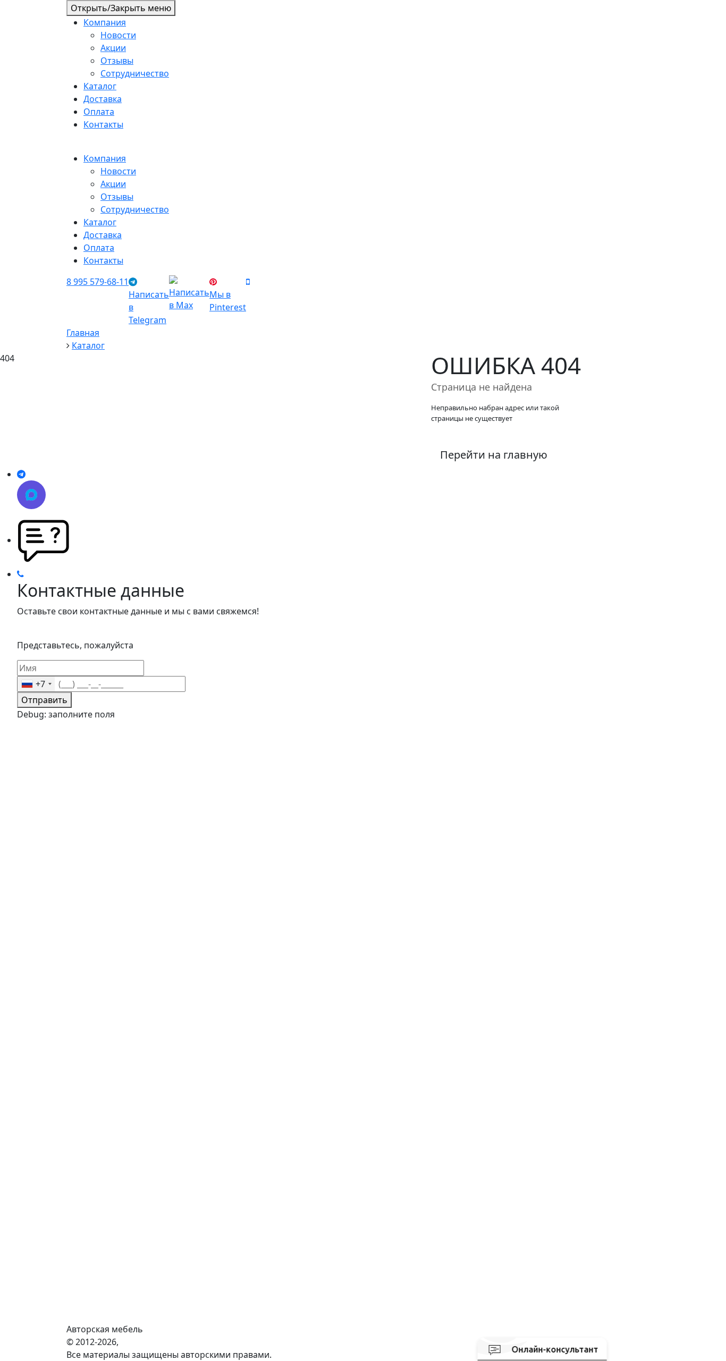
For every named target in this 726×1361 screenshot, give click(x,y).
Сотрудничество (134, 73)
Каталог (99, 86)
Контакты (103, 124)
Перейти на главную (493, 454)
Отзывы (116, 60)
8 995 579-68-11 (97, 282)
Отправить (44, 700)
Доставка (102, 99)
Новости (118, 35)
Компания (104, 22)
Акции (113, 48)
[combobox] (36, 684)
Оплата (98, 111)
